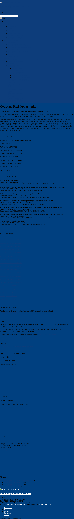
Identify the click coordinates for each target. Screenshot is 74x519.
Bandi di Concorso (13, 65)
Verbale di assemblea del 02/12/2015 (11, 269)
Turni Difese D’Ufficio (15, 56)
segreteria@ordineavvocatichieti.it (15, 504)
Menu (4, 18)
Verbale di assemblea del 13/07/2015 (11, 263)
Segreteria (11, 30)
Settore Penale (19, 72)
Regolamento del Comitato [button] (8, 308)
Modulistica (11, 63)
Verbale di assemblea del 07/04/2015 (11, 246)
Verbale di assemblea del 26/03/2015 (11, 243)
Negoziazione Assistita (14, 33)
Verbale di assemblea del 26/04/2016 (11, 279)
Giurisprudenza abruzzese (15, 89)
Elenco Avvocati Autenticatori (17, 44)
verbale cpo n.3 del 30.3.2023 (9, 289)
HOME (6, 21)
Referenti (10, 28)
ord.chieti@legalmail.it (45, 504)
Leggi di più (5, 368)
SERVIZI (7, 58)
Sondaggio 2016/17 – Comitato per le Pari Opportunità (16, 347)
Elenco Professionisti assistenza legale (19, 47)
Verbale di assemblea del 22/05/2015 (11, 256)
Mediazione (11, 96)
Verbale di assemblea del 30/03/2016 (11, 273)
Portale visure (12, 91)
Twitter (6, 12)
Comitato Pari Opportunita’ (16, 98)
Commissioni (12, 26)
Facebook (7, 11)
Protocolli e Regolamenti (15, 61)
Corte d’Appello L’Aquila (19, 79)
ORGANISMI (8, 95)
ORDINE (7, 23)
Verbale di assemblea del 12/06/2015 (11, 259)
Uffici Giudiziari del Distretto (20, 81)
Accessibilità (8, 508)
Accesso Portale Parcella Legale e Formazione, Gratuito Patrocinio (28, 60)
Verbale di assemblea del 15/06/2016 (11, 282)
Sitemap (6, 511)
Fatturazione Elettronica (15, 37)
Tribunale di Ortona (18, 74)
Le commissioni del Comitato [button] (9, 177)
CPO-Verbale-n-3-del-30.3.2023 (14, 484)
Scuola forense (12, 32)
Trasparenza (7, 513)
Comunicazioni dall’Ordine (16, 39)
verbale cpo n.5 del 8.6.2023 (8, 296)
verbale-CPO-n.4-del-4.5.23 (12, 486)
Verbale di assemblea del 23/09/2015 (11, 266)
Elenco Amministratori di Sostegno (18, 51)
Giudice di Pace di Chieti (19, 75)
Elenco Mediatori (13, 49)
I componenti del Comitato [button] (8, 137)
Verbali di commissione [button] (7, 233)
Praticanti (10, 54)
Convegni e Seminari (14, 84)
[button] (1, 18)
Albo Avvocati (12, 42)
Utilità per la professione (15, 93)
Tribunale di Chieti (17, 68)
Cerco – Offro (12, 88)
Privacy (6, 509)
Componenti (11, 25)
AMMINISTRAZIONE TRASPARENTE (17, 102)
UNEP (10, 86)
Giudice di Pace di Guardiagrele (21, 77)
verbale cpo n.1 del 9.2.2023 (8, 286)
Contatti (6, 515)
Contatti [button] (2, 321)
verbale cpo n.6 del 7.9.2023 (8, 299)
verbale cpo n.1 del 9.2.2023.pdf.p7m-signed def (18, 481)
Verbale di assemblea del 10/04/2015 (11, 249)
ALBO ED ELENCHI (11, 40)
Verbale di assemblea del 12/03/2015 (11, 240)
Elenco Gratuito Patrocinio (16, 53)
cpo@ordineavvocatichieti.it (47, 334)
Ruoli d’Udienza (13, 67)
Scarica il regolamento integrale (10, 313)
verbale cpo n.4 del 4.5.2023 (8, 292)
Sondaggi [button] (3, 343)
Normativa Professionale (15, 35)
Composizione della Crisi (15, 100)
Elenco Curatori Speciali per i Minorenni (20, 46)
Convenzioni (12, 82)
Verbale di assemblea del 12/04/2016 (11, 276)
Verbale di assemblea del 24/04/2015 (11, 253)
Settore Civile (19, 70)
